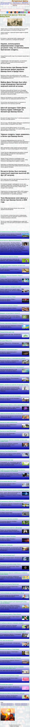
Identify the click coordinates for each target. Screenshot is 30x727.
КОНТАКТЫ (25, 2)
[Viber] (23, 12)
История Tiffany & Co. (6, 340)
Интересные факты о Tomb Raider (9, 649)
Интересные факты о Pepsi (7, 297)
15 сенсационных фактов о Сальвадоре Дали (13, 631)
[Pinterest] (29, 12)
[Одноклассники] (9, 12)
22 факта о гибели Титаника (8, 536)
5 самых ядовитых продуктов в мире (10, 287)
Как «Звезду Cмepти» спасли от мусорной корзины (14, 490)
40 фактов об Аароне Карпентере (9, 584)
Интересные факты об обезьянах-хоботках (12, 693)
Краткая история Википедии (8, 431)
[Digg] (15, 12)
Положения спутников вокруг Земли (10, 564)
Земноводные (17, 2)
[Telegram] (27, 12)
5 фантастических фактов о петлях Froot (11, 413)
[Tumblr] (21, 12)
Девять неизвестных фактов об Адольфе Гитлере (14, 384)
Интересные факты (21, 1)
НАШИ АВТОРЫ (4, 4)
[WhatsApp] (25, 12)
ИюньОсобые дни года (6, 460)
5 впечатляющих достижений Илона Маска (12, 593)
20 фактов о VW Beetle (6, 545)
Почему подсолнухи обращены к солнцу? (12, 323)
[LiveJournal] (19, 12)
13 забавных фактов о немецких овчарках (12, 623)
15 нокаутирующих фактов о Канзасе (10, 658)
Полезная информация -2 (21, 703)
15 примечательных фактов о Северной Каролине (14, 231)
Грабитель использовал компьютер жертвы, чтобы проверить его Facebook (12, 470)
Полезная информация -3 (7, 705)
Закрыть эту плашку (14, 726)
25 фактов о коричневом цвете (8, 349)
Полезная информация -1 (7, 703)
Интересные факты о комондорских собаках (12, 358)
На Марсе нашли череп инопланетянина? (11, 510)
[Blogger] (13, 12)
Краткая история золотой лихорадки (10, 396)
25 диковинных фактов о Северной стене (11, 501)
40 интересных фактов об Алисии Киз (10, 240)
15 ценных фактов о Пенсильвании (10, 376)
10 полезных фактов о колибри (9, 519)
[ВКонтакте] (7, 12)
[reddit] (17, 12)
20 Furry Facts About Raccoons (8, 451)
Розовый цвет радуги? (6, 684)
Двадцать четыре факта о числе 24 (10, 313)
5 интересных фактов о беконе (9, 305)
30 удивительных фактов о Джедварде (11, 527)
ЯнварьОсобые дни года (7, 332)
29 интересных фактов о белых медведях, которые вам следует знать (12, 667)
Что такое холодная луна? (7, 555)
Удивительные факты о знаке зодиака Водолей (13, 404)
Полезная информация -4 (21, 705)
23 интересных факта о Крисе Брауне (10, 614)
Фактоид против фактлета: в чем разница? (12, 367)
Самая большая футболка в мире (9, 675)
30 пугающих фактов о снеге (8, 481)
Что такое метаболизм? (6, 640)
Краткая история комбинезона (8, 422)
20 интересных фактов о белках (9, 256)
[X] (11, 12)
